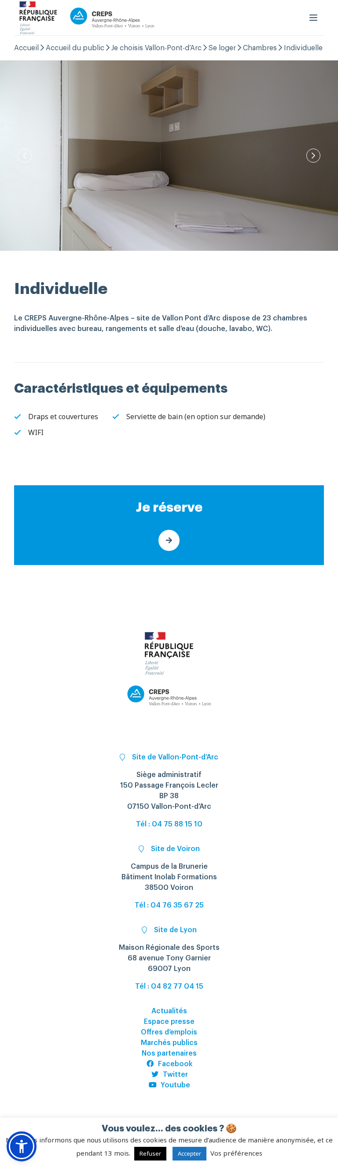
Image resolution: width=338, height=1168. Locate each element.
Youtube (175, 1085)
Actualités (169, 1011)
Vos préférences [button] (236, 1153)
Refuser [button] (150, 1153)
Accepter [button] (189, 1153)
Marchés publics (169, 1042)
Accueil (26, 48)
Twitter (175, 1074)
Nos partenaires (169, 1053)
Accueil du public (75, 48)
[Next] (313, 156)
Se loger (222, 48)
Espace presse (169, 1021)
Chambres (260, 48)
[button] (21, 1146)
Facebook (175, 1064)
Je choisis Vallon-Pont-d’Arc (156, 48)
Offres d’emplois (169, 1032)
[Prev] (25, 156)
